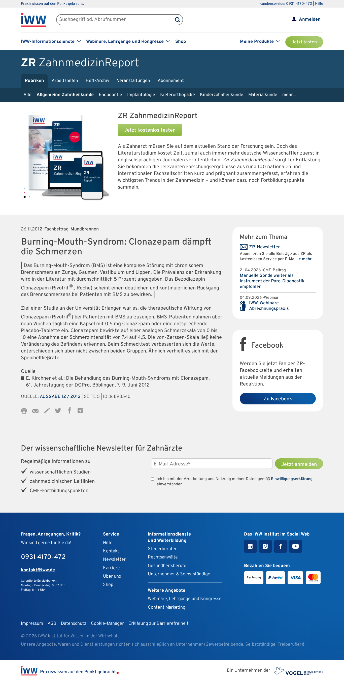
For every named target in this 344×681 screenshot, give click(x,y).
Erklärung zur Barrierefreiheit (158, 624)
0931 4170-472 (43, 557)
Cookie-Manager (107, 624)
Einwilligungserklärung (292, 479)
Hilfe (319, 4)
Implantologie (141, 95)
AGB (52, 624)
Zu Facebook (277, 399)
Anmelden (310, 19)
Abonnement (171, 81)
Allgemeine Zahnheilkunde (65, 95)
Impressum (32, 624)
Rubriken (34, 81)
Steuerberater (162, 549)
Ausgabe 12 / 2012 (60, 397)
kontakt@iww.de (38, 570)
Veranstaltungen (133, 81)
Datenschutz (73, 624)
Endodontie (110, 95)
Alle (27, 95)
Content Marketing (166, 607)
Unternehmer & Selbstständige (179, 574)
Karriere (111, 568)
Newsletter (114, 559)
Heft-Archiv (97, 81)
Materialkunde (262, 95)
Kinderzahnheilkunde (221, 95)
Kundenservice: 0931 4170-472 (285, 4)
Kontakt (111, 551)
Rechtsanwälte (163, 557)
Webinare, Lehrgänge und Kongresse (185, 599)
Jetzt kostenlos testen (150, 130)
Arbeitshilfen (65, 81)
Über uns (112, 576)
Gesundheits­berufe (167, 566)
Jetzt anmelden (299, 464)
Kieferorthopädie (177, 95)
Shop (180, 42)
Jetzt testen (304, 42)
